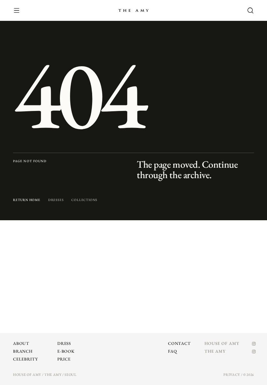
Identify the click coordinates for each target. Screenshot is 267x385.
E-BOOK (66, 351)
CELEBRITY (25, 359)
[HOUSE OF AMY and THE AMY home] (133, 10)
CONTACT (179, 343)
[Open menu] (20, 10)
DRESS (64, 343)
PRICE (64, 359)
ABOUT (21, 343)
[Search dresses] (247, 10)
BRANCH (23, 351)
